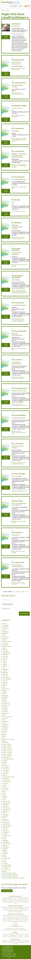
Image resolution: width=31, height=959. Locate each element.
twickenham (5, 847)
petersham (5, 788)
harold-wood (5, 713)
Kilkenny (16, 907)
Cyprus (17, 942)
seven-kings (5, 814)
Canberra (5, 918)
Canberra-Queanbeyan (22, 917)
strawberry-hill (6, 835)
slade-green (5, 819)
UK (9, 926)
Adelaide (23, 915)
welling (4, 855)
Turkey (12, 940)
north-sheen (5, 773)
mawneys (4, 760)
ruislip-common (6, 801)
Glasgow (20, 897)
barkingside (5, 625)
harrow (4, 715)
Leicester (26, 900)
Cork (4, 908)
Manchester (21, 899)
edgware (4, 684)
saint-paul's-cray (6, 809)
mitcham (4, 762)
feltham (4, 690)
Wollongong (11, 918)
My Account (14, 6)
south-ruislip (5, 827)
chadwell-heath (6, 646)
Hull (16, 903)
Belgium (13, 942)
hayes (4, 719)
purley (4, 794)
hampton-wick (6, 705)
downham (5, 674)
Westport (11, 911)
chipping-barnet (6, 653)
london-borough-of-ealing (9, 873)
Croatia (8, 942)
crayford (4, 666)
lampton (4, 741)
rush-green (5, 806)
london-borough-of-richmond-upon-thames (13, 878)
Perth (19, 915)
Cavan (7, 908)
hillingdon (4, 726)
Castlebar (24, 910)
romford (4, 798)
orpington (5, 783)
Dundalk (16, 911)
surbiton (4, 837)
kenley (4, 732)
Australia (17, 926)
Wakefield (4, 900)
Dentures (20, 935)
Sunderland (5, 902)
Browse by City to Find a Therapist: (15, 928)
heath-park (5, 721)
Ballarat (25, 921)
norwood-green (6, 781)
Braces (4, 934)
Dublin (3, 907)
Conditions (13, 954)
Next (23, 591)
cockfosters (5, 656)
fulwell (4, 693)
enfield (4, 685)
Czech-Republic (25, 940)
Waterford (21, 907)
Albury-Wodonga (12, 921)
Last (26, 591)
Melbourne (9, 915)
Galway (7, 907)
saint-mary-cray (6, 808)
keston (4, 736)
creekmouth (5, 669)
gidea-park (5, 695)
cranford (4, 662)
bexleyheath (5, 631)
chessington (5, 651)
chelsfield (4, 649)
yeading (4, 871)
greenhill (4, 698)
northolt (4, 775)
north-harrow (5, 768)
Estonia (27, 942)
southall (4, 829)
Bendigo (15, 922)
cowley (4, 661)
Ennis (26, 908)
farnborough (5, 688)
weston (4, 860)
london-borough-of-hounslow (10, 876)
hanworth (5, 706)
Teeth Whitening (12, 937)
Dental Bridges (11, 934)
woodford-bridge (6, 865)
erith (3, 687)
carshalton (5, 644)
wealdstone (5, 853)
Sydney (4, 915)
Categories (9, 953)
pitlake (4, 793)
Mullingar (10, 910)
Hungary (4, 940)
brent (3, 635)
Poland (8, 940)
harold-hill (5, 711)
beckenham (5, 627)
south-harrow (6, 824)
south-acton (5, 821)
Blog (14, 956)
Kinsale (11, 908)
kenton (4, 734)
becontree (5, 628)
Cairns (19, 919)
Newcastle (13, 917)
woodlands (5, 868)
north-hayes (5, 770)
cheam (4, 648)
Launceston (20, 921)
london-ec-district (7, 746)
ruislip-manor (5, 804)
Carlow (5, 910)
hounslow (5, 729)
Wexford (27, 907)
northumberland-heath (8, 777)
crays (3, 667)
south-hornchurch (7, 825)
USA (21, 926)
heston (4, 723)
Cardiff (9, 900)
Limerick (11, 907)
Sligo (20, 910)
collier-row (5, 657)
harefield (4, 708)
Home (2, 10)
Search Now (23, 613)
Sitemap (10, 956)
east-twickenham (6, 679)
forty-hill (4, 692)
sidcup (4, 817)
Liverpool (15, 899)
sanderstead (5, 811)
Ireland (12, 926)
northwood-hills (6, 780)
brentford (5, 638)
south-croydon (6, 822)
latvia (23, 942)
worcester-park (6, 869)
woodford (5, 863)
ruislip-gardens (6, 803)
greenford (5, 697)
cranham (4, 664)
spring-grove (5, 830)
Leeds (15, 897)
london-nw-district (7, 749)
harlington (5, 710)
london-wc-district (7, 755)
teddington (5, 840)
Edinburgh (10, 899)
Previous (18, 591)
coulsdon (4, 659)
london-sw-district (7, 752)
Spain (19, 940)
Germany (15, 943)
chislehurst (5, 654)
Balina (20, 911)
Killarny (23, 908)
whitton (4, 861)
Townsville (14, 919)
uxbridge (4, 850)
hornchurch (5, 728)
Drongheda (16, 910)
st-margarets (5, 832)
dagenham (5, 672)
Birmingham (11, 897)
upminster (5, 848)
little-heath (5, 742)
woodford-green (6, 866)
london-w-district (6, 754)
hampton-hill (5, 703)
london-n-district (6, 747)
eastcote (4, 680)
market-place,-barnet (7, 759)
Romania (4, 942)
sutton (4, 838)
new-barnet (5, 765)
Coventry (14, 900)
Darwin (5, 921)
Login (20, 6)
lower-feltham (6, 757)
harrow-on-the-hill (7, 716)
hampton (4, 702)
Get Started (7, 890)
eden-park (5, 682)
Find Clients (5, 956)
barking (4, 623)
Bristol (26, 899)
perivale (4, 786)
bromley (4, 640)
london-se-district (7, 750)
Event (9, 957)
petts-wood (5, 790)
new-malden (5, 767)
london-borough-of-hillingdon (10, 874)
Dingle (19, 908)
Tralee (15, 908)
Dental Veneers (13, 935)
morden (4, 763)
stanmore (4, 834)
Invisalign (20, 937)
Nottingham (20, 900)
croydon (4, 671)
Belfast (10, 902)
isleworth (4, 731)
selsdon (4, 812)
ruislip (4, 799)
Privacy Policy (7, 954)
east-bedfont (5, 677)
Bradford (4, 899)
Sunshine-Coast (19, 918)
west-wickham (6, 858)
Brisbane (14, 915)
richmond (4, 796)
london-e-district (6, 744)
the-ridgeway (5, 842)
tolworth (4, 845)
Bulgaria (16, 940)
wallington (5, 852)
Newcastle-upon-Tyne (18, 902)
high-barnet (5, 724)
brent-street (5, 636)
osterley (4, 785)
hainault (4, 700)
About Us (4, 953)
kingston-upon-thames (8, 739)
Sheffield (25, 897)
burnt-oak (5, 643)
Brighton (26, 902)
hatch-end (5, 718)
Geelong (9, 919)
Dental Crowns (20, 934)
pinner (4, 791)
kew (3, 737)
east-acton (5, 675)
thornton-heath (6, 843)
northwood (5, 778)
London (5, 897)
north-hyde (5, 772)
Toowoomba (25, 919)
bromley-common (6, 641)
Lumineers (26, 937)
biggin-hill (4, 633)
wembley (4, 856)
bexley (4, 630)
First (14, 591)
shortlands (5, 816)
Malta (20, 942)
